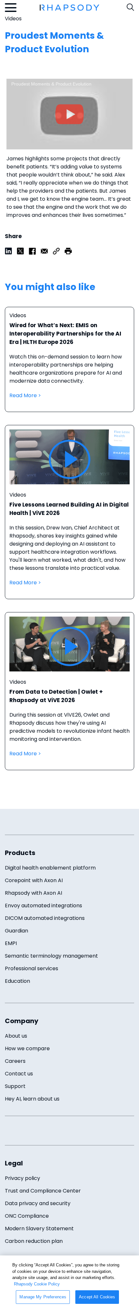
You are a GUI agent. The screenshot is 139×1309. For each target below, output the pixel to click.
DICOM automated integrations (45, 918)
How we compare (27, 1048)
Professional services (31, 968)
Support (15, 1086)
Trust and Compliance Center (43, 1190)
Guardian (16, 930)
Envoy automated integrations (43, 905)
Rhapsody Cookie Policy (37, 1284)
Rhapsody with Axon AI (33, 893)
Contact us (19, 1073)
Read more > (69, 366)
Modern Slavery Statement (39, 1228)
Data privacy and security (37, 1203)
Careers (15, 1061)
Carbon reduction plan (34, 1241)
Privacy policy (22, 1178)
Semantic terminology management (51, 956)
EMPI (11, 943)
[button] (68, 250)
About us (16, 1036)
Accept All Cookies (97, 1296)
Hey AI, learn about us (32, 1099)
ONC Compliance (27, 1216)
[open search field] (130, 7)
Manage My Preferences (42, 1296)
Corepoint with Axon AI (34, 880)
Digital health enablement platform (50, 867)
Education (17, 981)
